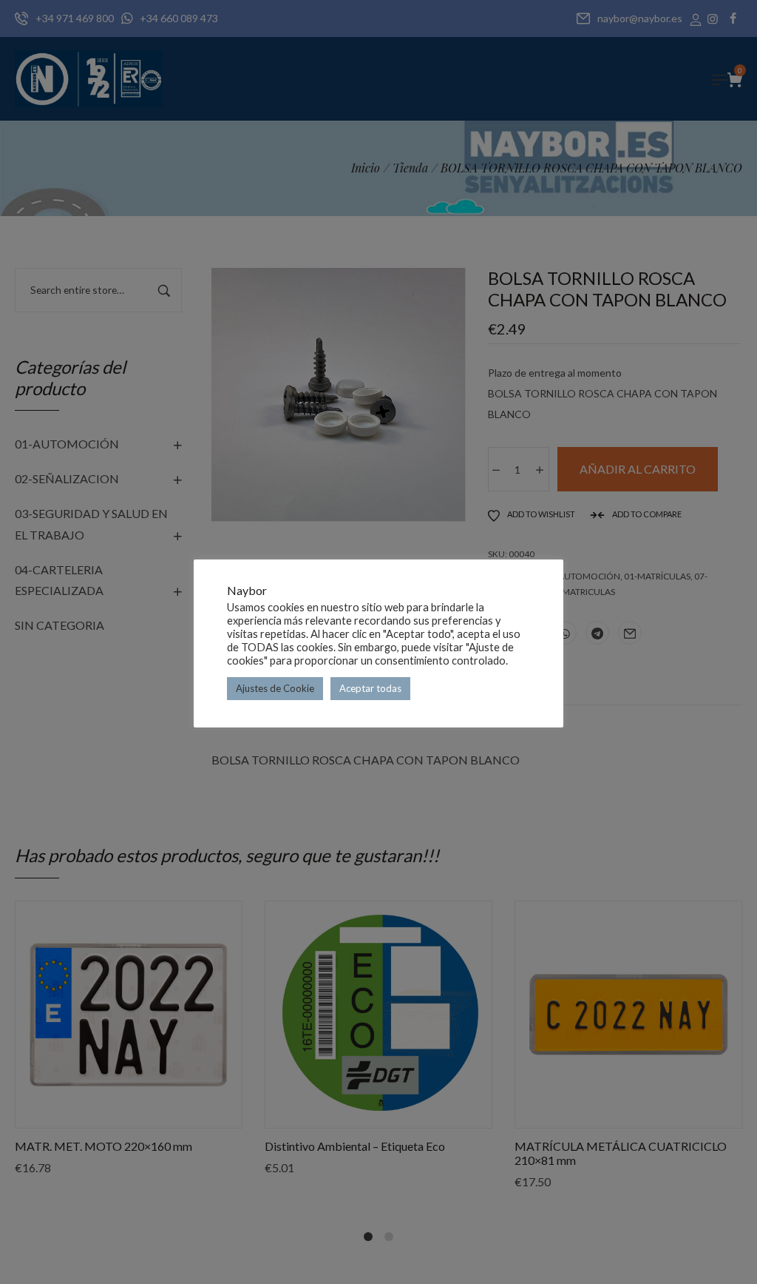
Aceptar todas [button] (370, 688)
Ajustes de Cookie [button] (275, 688)
